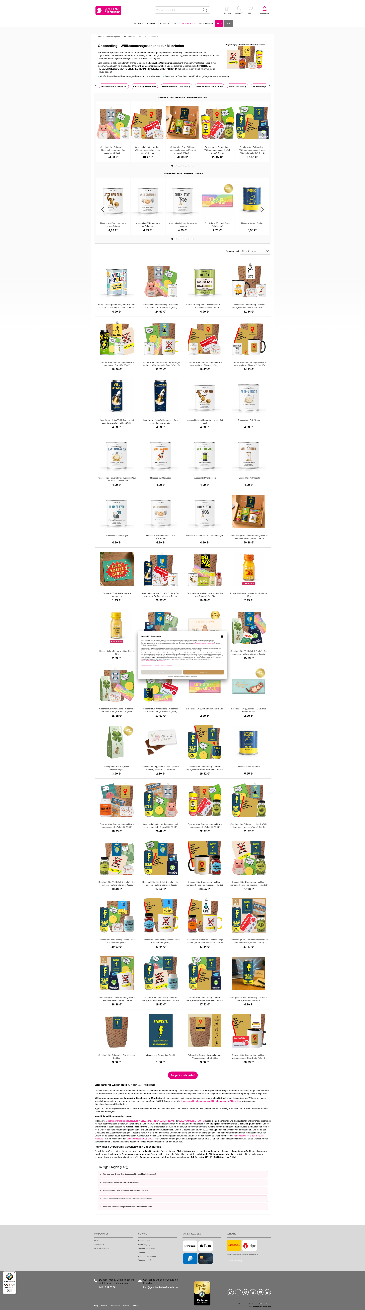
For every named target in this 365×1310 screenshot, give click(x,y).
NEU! (219, 24)
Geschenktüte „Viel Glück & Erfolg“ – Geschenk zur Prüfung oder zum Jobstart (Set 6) (116, 885)
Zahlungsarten (144, 1252)
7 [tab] (193, 166)
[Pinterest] (245, 1293)
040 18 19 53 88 (107, 1287)
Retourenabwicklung (235, 1261)
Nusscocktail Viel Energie (204, 478)
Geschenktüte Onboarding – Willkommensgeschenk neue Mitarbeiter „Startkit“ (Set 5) (204, 769)
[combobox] (182, 10)
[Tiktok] (231, 1293)
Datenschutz (99, 1245)
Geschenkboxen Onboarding (176, 86)
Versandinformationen (146, 1248)
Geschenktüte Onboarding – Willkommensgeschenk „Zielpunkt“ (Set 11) (148, 150)
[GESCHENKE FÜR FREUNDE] (108, 10)
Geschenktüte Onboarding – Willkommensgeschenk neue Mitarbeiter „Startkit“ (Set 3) (248, 885)
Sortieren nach (232, 251)
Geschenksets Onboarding (209, 86)
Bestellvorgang (144, 1245)
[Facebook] (238, 1293)
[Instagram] (253, 1293)
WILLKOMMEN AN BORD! (192, 1121)
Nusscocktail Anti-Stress (249, 420)
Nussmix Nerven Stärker (252, 223)
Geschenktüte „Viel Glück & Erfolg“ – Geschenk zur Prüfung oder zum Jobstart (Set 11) (160, 596)
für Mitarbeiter (129, 37)
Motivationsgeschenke (264, 86)
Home (99, 37)
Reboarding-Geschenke (144, 86)
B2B (229, 24)
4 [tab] (182, 166)
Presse (126, 1306)
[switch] (9, 1290)
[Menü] (14, 1273)
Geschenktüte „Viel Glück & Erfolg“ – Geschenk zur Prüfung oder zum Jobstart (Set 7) (248, 654)
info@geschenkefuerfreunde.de (160, 1287)
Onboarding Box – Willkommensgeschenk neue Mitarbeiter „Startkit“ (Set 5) (182, 150)
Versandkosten (265, 1304)
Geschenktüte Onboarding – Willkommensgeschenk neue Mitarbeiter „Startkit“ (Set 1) (252, 150)
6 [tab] (189, 166)
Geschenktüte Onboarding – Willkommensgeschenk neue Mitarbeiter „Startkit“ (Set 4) (204, 885)
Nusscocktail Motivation (160, 478)
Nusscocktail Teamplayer (117, 535)
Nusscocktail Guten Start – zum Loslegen (204, 535)
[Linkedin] (268, 1293)
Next (262, 135)
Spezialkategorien (113, 37)
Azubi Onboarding (238, 86)
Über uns (227, 13)
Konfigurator (187, 24)
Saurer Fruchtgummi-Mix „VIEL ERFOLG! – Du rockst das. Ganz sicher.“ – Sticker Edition (116, 307)
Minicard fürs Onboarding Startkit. (161, 1055)
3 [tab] (179, 166)
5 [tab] (186, 166)
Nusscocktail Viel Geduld (249, 478)
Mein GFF (239, 13)
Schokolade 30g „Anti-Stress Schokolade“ (205, 709)
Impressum (115, 1306)
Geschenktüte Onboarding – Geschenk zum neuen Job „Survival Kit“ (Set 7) (113, 150)
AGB (96, 1241)
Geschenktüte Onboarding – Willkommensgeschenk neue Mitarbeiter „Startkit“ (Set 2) (161, 1000)
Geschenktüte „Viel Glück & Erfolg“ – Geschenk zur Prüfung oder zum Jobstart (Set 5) (160, 885)
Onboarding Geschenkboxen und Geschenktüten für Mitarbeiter (210, 1101)
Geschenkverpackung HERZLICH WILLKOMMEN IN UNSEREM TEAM (140, 1121)
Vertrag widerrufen (145, 1260)
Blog (96, 1306)
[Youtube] (260, 1293)
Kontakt (104, 1306)
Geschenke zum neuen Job (114, 86)
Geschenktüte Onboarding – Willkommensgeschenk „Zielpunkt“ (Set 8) (217, 150)
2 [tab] (176, 166)
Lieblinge (250, 13)
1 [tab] (172, 166)
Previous (103, 135)
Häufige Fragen (144, 1241)
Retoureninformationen (147, 1256)
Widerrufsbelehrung (102, 1248)
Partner (135, 1306)
